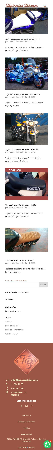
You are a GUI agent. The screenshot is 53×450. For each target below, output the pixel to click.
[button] (47, 444)
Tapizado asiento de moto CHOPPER (21, 149)
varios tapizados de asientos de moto (22, 39)
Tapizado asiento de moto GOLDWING (22, 94)
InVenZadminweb (16, 41)
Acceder (8, 322)
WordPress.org (11, 334)
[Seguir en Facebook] (21, 406)
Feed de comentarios (14, 330)
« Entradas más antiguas (15, 280)
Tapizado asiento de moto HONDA (21, 205)
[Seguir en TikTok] (32, 406)
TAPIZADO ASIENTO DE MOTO (19, 260)
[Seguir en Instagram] (26, 406)
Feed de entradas (12, 326)
